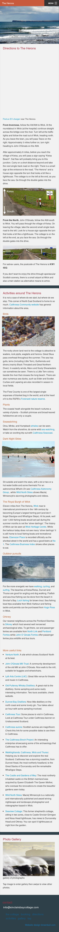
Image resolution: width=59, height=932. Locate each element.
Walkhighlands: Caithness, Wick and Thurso (26, 752)
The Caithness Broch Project (19, 739)
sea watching (47, 429)
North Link (32, 631)
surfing (6, 589)
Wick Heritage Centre (35, 526)
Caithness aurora (13, 726)
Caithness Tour (12, 714)
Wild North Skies (24, 492)
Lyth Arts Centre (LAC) (16, 676)
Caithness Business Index (22, 544)
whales (35, 425)
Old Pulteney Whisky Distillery (20, 685)
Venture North (12, 654)
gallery (22, 918)
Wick (35, 505)
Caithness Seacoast (42, 432)
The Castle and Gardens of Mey (20, 775)
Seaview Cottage (13, 811)
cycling (46, 586)
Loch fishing (23, 600)
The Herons (8, 3)
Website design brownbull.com (40, 924)
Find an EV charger (11, 118)
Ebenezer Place (17, 537)
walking (38, 586)
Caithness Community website (24, 304)
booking (25, 914)
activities (11, 918)
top (29, 918)
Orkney (8, 624)
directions (38, 914)
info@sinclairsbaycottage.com (21, 907)
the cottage (12, 914)
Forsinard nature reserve (33, 398)
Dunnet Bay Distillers (15, 701)
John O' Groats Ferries (27, 634)
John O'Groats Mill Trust (17, 663)
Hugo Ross (49, 607)
